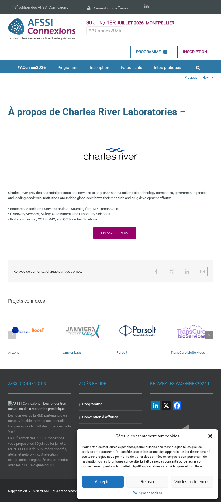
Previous (191, 77)
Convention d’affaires (100, 417)
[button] (210, 436)
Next (205, 77)
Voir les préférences (191, 481)
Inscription (195, 51)
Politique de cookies (147, 493)
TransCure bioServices (188, 352)
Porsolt (121, 352)
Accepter (103, 481)
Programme (149, 51)
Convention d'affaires (110, 8)
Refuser (147, 481)
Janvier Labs (72, 352)
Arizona (13, 352)
